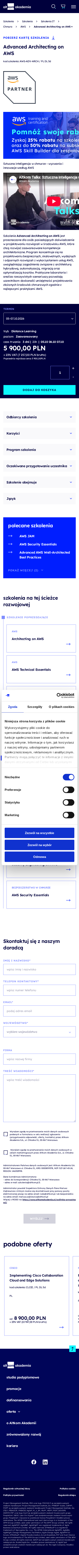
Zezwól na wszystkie (39, 833)
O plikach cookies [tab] (61, 707)
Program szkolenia (21, 450)
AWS (23, 26)
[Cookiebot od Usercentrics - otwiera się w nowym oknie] (56, 695)
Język (11, 499)
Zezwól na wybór (40, 844)
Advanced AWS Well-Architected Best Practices (44, 554)
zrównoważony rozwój (23, 1434)
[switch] (68, 790)
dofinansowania (18, 1400)
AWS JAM (26, 536)
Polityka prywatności (13, 1495)
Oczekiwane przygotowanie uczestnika (36, 466)
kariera (12, 1446)
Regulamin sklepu (67, 1495)
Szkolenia (8, 21)
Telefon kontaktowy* (21, 981)
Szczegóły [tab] (34, 707)
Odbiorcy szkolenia (21, 417)
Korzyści (13, 433)
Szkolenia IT (48, 21)
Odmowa (39, 857)
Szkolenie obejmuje (21, 482)
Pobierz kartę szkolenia (26, 38)
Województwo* (15, 1022)
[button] (17, 6)
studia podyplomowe (22, 1377)
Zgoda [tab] (12, 707)
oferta (11, 1411)
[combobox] (53, 6)
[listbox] (39, 318)
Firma (7, 1050)
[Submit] (53, 6)
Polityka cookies (68, 1488)
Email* (8, 1002)
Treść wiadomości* (18, 1071)
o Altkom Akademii (21, 1423)
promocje (13, 1389)
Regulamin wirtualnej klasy (16, 1488)
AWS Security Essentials (38, 544)
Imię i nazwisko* (17, 960)
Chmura (7, 26)
